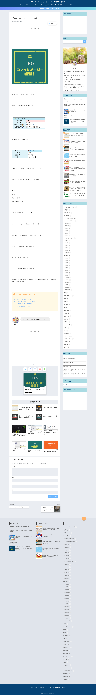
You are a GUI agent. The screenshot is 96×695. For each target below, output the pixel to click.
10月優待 (67, 277)
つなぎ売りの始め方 (70, 238)
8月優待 (67, 265)
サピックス (68, 336)
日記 (66, 330)
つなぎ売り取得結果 (70, 218)
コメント (14, 466)
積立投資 (67, 344)
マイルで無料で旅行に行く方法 (22, 306)
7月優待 (67, 267)
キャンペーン (68, 324)
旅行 (66, 298)
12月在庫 (68, 225)
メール (14, 484)
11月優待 (67, 282)
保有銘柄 (67, 319)
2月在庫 (67, 230)
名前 (13, 477)
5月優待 (67, 258)
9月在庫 (67, 250)
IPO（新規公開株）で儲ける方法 (22, 299)
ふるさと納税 (68, 290)
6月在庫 (67, 242)
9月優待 (67, 270)
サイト (13, 490)
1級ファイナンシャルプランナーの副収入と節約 (48, 2)
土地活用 (67, 341)
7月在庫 (67, 245)
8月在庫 (67, 247)
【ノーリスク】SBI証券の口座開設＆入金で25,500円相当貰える (48, 8)
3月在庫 (67, 233)
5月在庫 (67, 240)
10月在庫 (67, 252)
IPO (57, 398)
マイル (66, 313)
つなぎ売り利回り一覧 (70, 220)
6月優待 (67, 260)
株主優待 (60, 4)
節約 (66, 301)
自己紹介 (21, 4)
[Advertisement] (35, 39)
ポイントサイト (73, 4)
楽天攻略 (67, 322)
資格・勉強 (67, 310)
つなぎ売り (46, 4)
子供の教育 (53, 4)
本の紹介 (67, 304)
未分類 (66, 347)
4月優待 (67, 262)
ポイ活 (66, 4)
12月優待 (68, 280)
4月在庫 (67, 235)
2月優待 (67, 275)
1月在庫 (67, 228)
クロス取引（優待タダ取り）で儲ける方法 (24, 301)
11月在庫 (67, 223)
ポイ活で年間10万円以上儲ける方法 (23, 303)
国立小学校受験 (69, 338)
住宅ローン (67, 316)
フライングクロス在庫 (70, 207)
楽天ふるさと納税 (38, 4)
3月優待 (67, 272)
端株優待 (67, 287)
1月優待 (67, 284)
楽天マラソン (29, 4)
